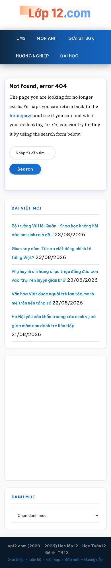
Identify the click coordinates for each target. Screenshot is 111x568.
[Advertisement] (55, 418)
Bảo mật (72, 559)
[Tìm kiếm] (92, 55)
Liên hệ (35, 559)
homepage (21, 115)
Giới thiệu (16, 559)
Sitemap (53, 559)
